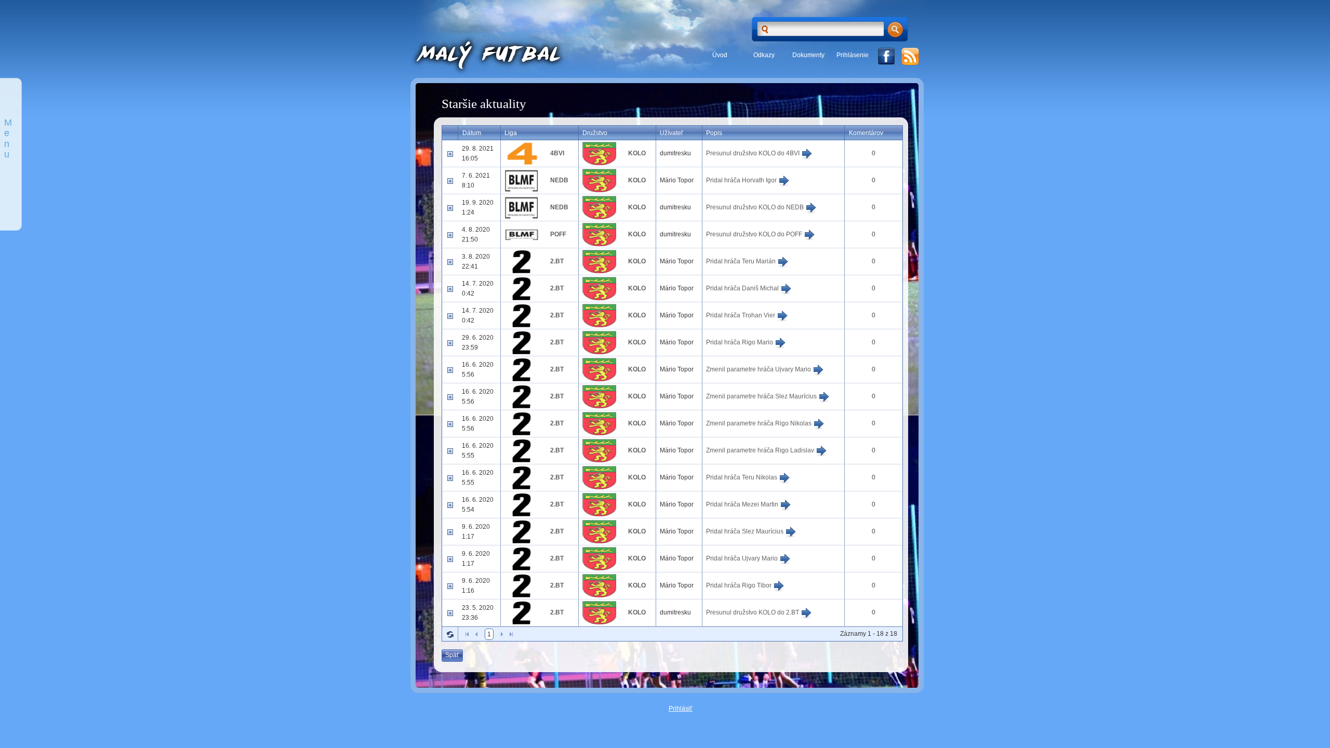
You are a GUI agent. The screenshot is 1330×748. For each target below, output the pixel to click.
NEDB (559, 180)
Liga (510, 133)
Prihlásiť (681, 708)
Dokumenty (808, 55)
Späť (452, 655)
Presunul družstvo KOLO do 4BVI (753, 153)
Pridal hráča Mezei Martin (743, 504)
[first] (467, 634)
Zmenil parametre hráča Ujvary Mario (759, 369)
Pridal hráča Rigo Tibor (739, 585)
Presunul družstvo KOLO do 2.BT (753, 612)
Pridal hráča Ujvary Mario (742, 558)
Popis (714, 133)
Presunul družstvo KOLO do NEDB (755, 207)
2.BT (557, 261)
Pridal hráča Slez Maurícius (745, 531)
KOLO (637, 153)
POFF (558, 234)
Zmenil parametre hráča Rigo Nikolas (759, 423)
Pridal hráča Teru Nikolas (742, 477)
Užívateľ (671, 133)
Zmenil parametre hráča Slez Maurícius (762, 396)
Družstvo (594, 133)
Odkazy (764, 55)
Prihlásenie (852, 55)
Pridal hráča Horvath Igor (742, 180)
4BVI (557, 153)
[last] (511, 634)
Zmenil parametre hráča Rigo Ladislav (761, 450)
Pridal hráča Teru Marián (741, 261)
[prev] (476, 634)
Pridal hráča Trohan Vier (741, 315)
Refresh (450, 634)
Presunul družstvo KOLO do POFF (755, 234)
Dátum (471, 133)
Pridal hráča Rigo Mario (740, 342)
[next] (502, 634)
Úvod (719, 55)
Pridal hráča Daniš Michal (743, 288)
